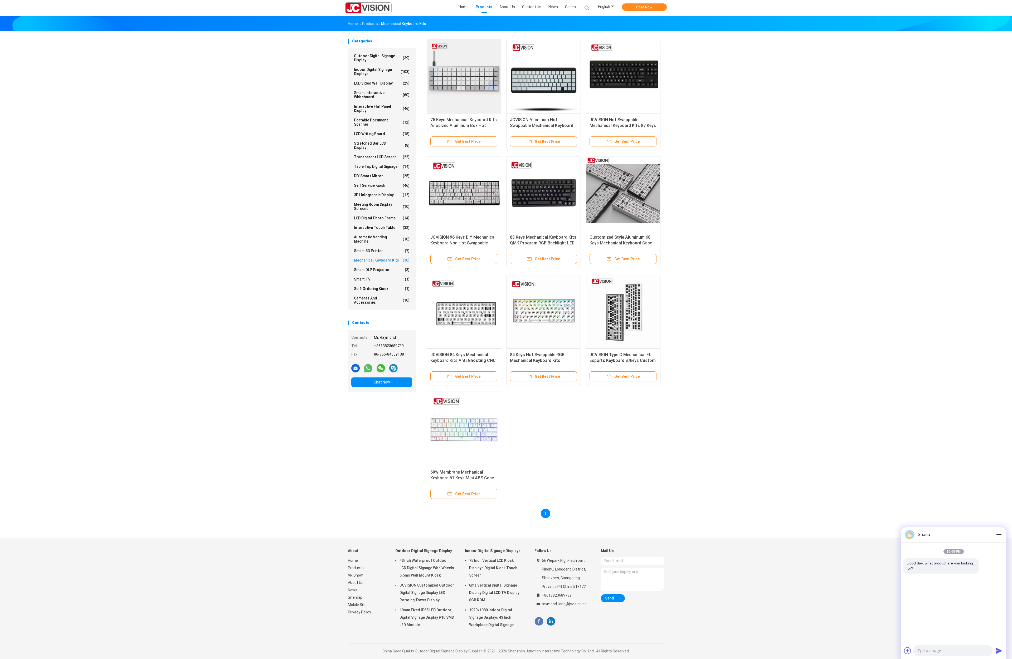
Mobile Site (357, 605)
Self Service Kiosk (382, 185)
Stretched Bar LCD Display (382, 145)
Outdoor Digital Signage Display (382, 58)
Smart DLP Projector (382, 270)
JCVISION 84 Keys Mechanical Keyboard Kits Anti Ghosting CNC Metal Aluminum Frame (463, 360)
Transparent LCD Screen (382, 157)
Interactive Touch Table (382, 227)
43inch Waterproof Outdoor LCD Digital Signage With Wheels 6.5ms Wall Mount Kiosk (427, 567)
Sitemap (355, 597)
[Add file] (907, 650)
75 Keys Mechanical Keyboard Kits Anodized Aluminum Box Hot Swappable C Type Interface (463, 125)
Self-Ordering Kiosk (382, 289)
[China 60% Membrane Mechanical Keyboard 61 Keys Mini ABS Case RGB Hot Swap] (464, 428)
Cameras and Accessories (382, 300)
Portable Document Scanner (382, 122)
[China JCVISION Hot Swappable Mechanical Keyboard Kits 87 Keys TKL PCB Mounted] (623, 76)
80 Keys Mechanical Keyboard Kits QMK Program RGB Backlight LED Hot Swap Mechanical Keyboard (543, 243)
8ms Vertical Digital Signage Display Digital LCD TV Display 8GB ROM (494, 592)
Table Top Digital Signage (382, 166)
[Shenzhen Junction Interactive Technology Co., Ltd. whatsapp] (368, 368)
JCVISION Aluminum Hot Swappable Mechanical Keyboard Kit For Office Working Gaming (541, 125)
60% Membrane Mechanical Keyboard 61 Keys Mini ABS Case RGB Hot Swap (462, 478)
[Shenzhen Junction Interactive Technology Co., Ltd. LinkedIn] (551, 621)
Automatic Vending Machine (382, 239)
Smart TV (382, 279)
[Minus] (999, 535)
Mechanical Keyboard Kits (382, 260)
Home (353, 560)
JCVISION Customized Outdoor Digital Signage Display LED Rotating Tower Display (427, 592)
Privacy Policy (359, 612)
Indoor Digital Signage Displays (382, 71)
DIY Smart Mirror (382, 176)
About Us (355, 583)
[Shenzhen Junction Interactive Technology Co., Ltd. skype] (393, 368)
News (352, 590)
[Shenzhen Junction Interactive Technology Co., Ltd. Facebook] (538, 621)
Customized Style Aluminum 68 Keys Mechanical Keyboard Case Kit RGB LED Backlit (621, 243)
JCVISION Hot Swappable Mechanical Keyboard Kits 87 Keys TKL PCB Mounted (623, 125)
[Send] (999, 650)
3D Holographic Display (382, 195)
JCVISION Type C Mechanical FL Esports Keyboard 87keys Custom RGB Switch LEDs (623, 360)
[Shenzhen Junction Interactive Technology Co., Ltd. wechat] (381, 368)
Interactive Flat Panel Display (382, 108)
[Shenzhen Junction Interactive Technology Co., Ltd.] (368, 8)
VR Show (355, 575)
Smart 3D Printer (382, 251)
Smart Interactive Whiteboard (382, 95)
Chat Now (644, 7)
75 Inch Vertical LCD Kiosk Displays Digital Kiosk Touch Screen (493, 567)
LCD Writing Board (382, 134)
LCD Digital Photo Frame (382, 218)
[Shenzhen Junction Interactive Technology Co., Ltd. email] (355, 368)
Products (356, 568)
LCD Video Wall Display (382, 83)
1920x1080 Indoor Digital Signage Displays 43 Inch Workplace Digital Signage (491, 617)
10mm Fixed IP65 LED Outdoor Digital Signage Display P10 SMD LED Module (427, 617)
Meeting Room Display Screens (382, 206)
